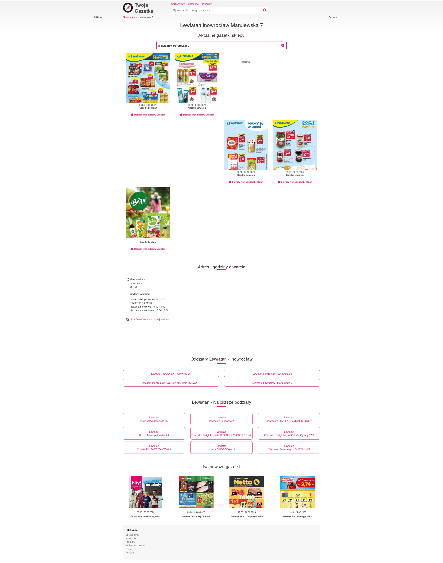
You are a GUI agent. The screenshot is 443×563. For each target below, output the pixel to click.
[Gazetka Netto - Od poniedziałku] (246, 492)
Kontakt (129, 552)
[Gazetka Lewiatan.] (148, 212)
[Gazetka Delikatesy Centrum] (196, 492)
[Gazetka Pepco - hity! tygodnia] (145, 492)
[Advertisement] (103, 70)
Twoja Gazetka (144, 8)
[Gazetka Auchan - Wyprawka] (297, 492)
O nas (128, 549)
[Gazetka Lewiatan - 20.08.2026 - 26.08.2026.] (148, 78)
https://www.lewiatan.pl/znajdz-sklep (149, 319)
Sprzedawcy (178, 4)
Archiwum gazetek (135, 545)
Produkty (207, 4)
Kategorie (193, 4)
